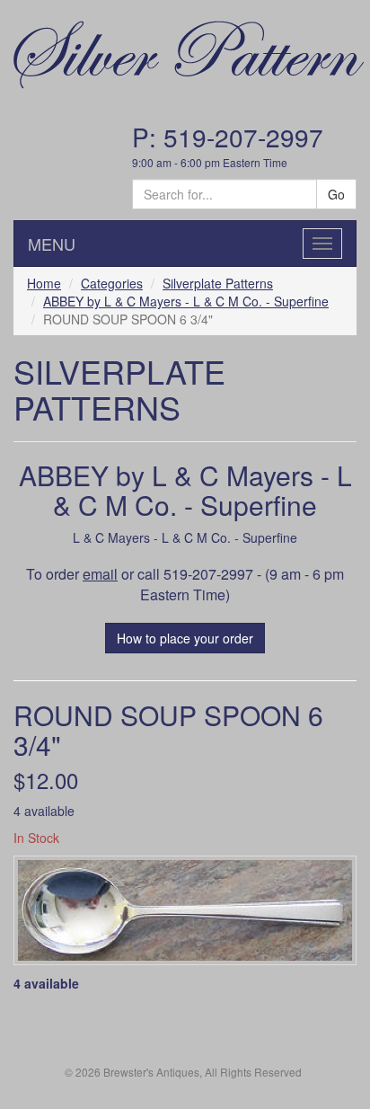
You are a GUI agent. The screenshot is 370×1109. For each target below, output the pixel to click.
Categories (112, 283)
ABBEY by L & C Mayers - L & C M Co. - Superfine (186, 301)
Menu (51, 243)
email (100, 573)
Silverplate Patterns (218, 283)
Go (336, 194)
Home (44, 283)
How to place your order (185, 638)
